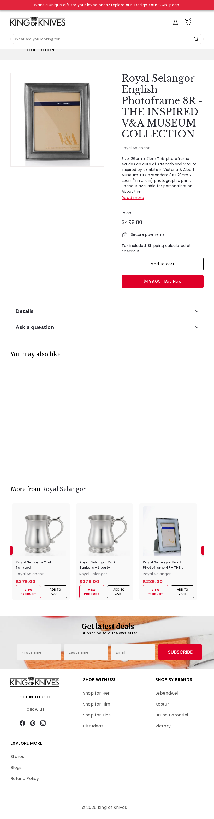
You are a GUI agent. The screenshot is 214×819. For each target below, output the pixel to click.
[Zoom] (57, 119)
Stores (17, 757)
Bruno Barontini (171, 715)
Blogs (16, 767)
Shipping (156, 245)
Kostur (162, 704)
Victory (163, 726)
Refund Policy (24, 778)
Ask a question (35, 327)
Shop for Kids (97, 715)
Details (25, 311)
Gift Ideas (93, 726)
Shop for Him (96, 704)
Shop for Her (96, 693)
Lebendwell (167, 693)
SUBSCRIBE (180, 652)
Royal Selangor (136, 147)
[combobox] (107, 39)
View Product (30, 463)
